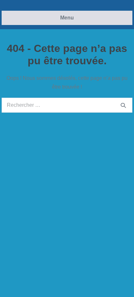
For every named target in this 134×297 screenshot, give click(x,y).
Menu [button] (67, 17)
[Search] (123, 105)
